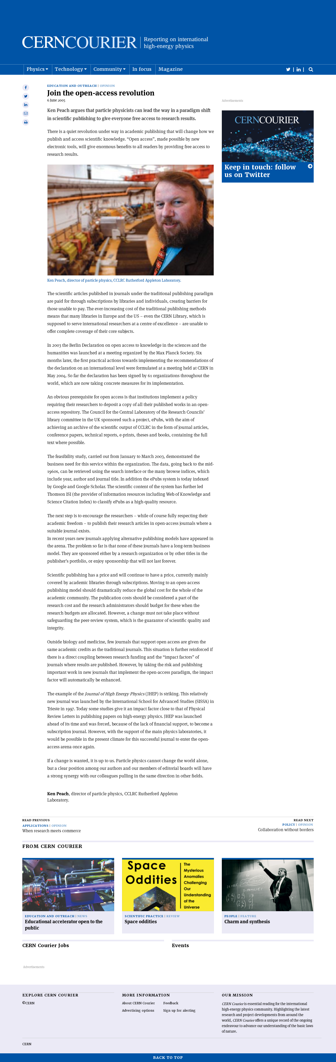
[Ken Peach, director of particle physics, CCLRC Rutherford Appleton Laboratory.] (130, 274)
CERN (26, 1044)
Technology (69, 69)
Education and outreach (72, 86)
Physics (36, 69)
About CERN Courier (138, 1003)
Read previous (36, 820)
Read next (304, 820)
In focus (141, 69)
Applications (36, 826)
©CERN (28, 1003)
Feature (248, 916)
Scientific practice (144, 916)
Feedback (170, 1003)
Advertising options (138, 1010)
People (231, 916)
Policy (288, 825)
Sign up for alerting (179, 1010)
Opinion (107, 86)
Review (173, 916)
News (82, 916)
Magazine (170, 69)
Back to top (168, 1057)
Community (107, 69)
